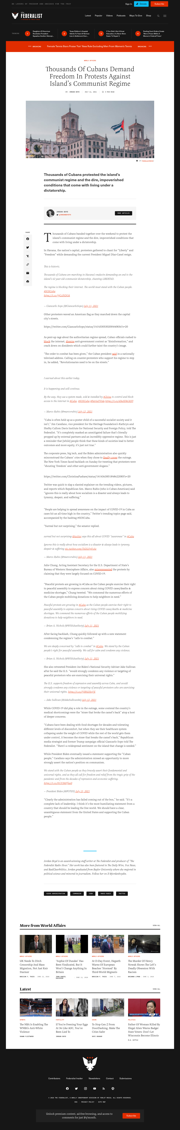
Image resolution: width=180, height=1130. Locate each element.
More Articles (124, 213)
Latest (25, 989)
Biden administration (56, 893)
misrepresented (103, 569)
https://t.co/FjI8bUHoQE (81, 692)
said (114, 353)
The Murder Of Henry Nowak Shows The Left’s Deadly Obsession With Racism (142, 966)
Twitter (122, 893)
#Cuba (73, 401)
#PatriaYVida (97, 401)
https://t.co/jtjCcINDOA (57, 295)
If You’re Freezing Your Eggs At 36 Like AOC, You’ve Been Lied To (72, 1028)
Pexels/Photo (147, 161)
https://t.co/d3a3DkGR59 (119, 401)
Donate (143, 3)
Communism (77, 893)
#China (107, 397)
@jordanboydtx (65, 215)
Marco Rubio (106, 893)
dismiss (70, 341)
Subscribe (159, 3)
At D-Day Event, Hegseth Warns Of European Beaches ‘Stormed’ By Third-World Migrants (106, 966)
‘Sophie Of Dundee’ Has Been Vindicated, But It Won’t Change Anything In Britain (71, 966)
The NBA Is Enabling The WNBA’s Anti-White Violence (34, 1028)
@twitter (76, 536)
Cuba (91, 893)
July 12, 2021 (85, 411)
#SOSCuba (49, 291)
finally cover (110, 457)
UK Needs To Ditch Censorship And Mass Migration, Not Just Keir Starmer (34, 966)
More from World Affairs (43, 925)
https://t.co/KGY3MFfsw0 (58, 783)
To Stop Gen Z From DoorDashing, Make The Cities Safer (106, 1028)
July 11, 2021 (91, 306)
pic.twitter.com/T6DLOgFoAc (80, 549)
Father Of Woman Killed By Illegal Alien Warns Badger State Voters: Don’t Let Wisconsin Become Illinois (144, 1030)
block (47, 341)
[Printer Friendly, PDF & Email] (27, 281)
